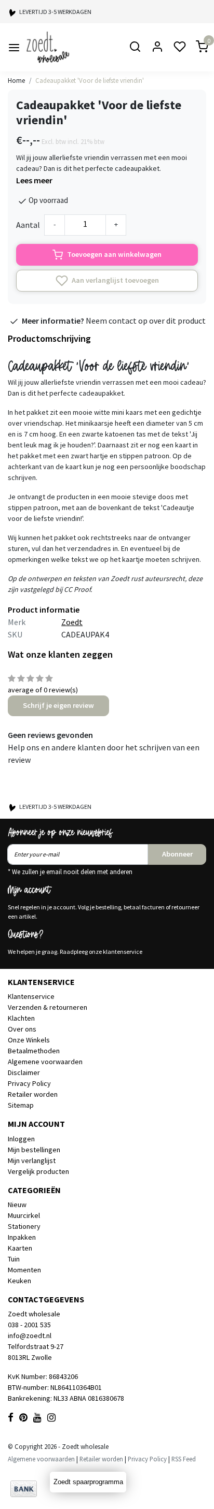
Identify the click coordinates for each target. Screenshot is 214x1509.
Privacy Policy (29, 1083)
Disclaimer (24, 1072)
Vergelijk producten (38, 1171)
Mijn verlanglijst (32, 1160)
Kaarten (20, 1248)
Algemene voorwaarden (45, 1061)
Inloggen (21, 1138)
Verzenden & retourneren (47, 1007)
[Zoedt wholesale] (65, 47)
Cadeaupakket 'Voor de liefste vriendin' (89, 80)
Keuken (19, 1280)
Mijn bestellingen (34, 1149)
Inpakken (22, 1237)
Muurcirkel (24, 1215)
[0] (195, 47)
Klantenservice (31, 996)
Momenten (24, 1269)
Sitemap (21, 1105)
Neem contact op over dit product (146, 320)
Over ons (22, 1029)
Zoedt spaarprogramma (88, 1482)
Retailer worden (33, 1094)
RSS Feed (183, 1459)
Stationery (24, 1226)
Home (16, 80)
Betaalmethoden (34, 1050)
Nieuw (17, 1204)
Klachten (21, 1018)
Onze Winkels (29, 1039)
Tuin (14, 1259)
